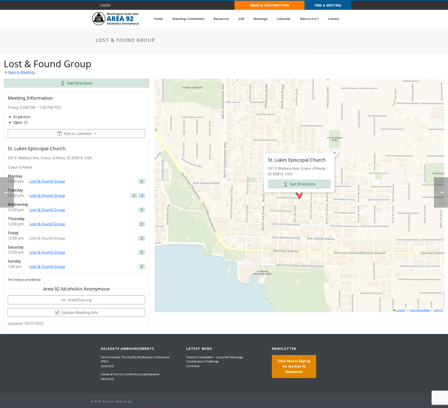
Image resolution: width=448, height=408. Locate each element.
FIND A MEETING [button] (328, 5)
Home (158, 19)
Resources (221, 19)
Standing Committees (188, 19)
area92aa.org (79, 299)
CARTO (438, 310)
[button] (299, 195)
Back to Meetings (21, 72)
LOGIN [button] (105, 5)
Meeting (307, 50)
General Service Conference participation (130, 374)
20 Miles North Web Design (153, 401)
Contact (333, 19)
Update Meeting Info (79, 312)
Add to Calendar (78, 133)
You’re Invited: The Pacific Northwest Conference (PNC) (135, 359)
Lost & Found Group (47, 181)
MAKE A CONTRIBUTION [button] (269, 5)
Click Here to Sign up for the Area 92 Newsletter (294, 366)
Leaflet (400, 310)
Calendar (284, 19)
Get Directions (79, 83)
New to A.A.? (309, 19)
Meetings (261, 19)
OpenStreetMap (420, 310)
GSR (241, 19)
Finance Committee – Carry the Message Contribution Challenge (214, 359)
